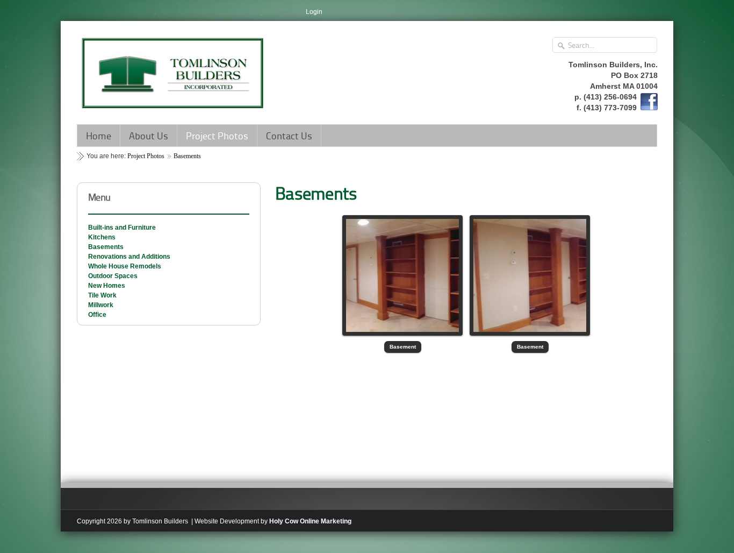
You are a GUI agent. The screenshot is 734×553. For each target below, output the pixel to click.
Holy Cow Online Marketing (310, 521)
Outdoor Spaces (113, 276)
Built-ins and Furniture (122, 227)
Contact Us (289, 135)
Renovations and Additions (129, 256)
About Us (148, 135)
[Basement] (402, 275)
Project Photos (217, 135)
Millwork (100, 305)
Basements (187, 156)
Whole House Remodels (124, 266)
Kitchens (102, 237)
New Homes (106, 285)
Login (314, 12)
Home (98, 135)
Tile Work (102, 295)
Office (97, 314)
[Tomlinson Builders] (173, 69)
